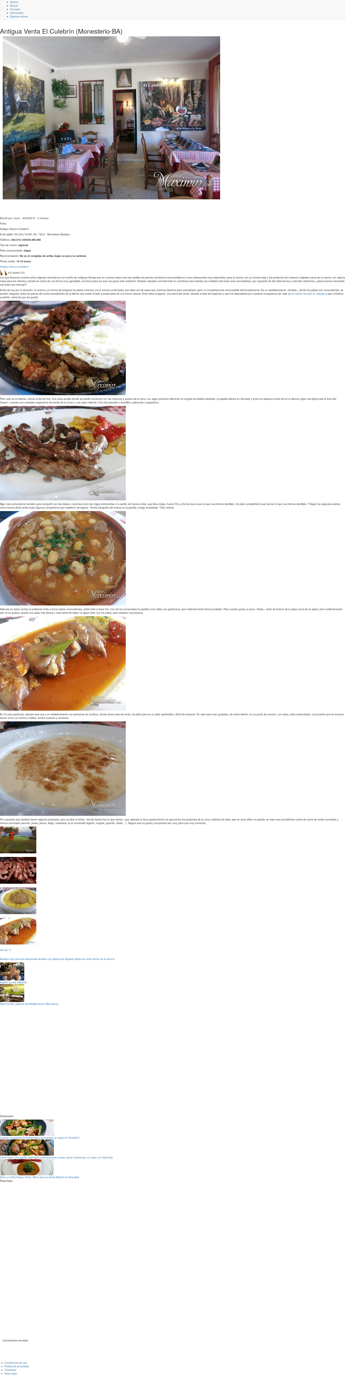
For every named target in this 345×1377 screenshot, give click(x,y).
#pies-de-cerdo (83, 959)
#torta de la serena (104, 959)
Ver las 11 (5, 950)
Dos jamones (17, 959)
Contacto (15, 9)
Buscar (14, 5)
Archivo (14, 2)
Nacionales (32, 959)
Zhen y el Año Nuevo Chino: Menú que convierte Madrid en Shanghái (39, 1177)
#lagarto (69, 959)
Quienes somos (19, 16)
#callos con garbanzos (51, 959)
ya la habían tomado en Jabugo (307, 293)
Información (17, 13)
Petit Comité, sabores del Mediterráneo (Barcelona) (29, 1004)
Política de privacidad (16, 1366)
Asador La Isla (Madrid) (13, 982)
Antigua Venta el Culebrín (14, 266)
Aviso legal (10, 1373)
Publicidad (10, 1370)
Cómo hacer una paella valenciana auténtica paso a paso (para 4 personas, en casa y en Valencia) (56, 1157)
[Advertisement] (88, 207)
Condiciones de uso (15, 1362)
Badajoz (4, 959)
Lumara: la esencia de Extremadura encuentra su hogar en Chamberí (39, 1137)
